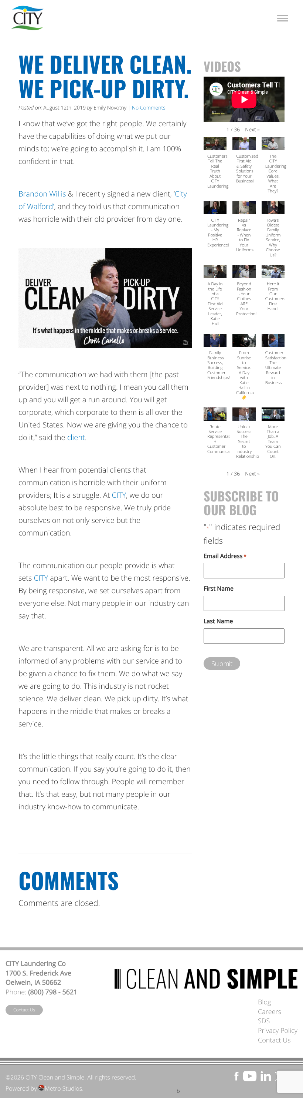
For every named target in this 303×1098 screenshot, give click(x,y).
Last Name (218, 621)
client (76, 437)
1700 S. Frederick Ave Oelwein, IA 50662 (38, 978)
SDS (264, 1021)
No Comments (149, 107)
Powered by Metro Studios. (45, 1088)
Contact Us (24, 1010)
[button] (252, 130)
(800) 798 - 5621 (52, 992)
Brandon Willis (42, 194)
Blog (264, 1002)
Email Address (225, 556)
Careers (269, 1011)
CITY (119, 495)
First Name (219, 588)
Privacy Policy (277, 1030)
